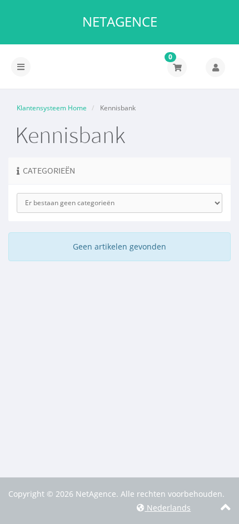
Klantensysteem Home (52, 108)
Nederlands (168, 507)
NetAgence (119, 21)
